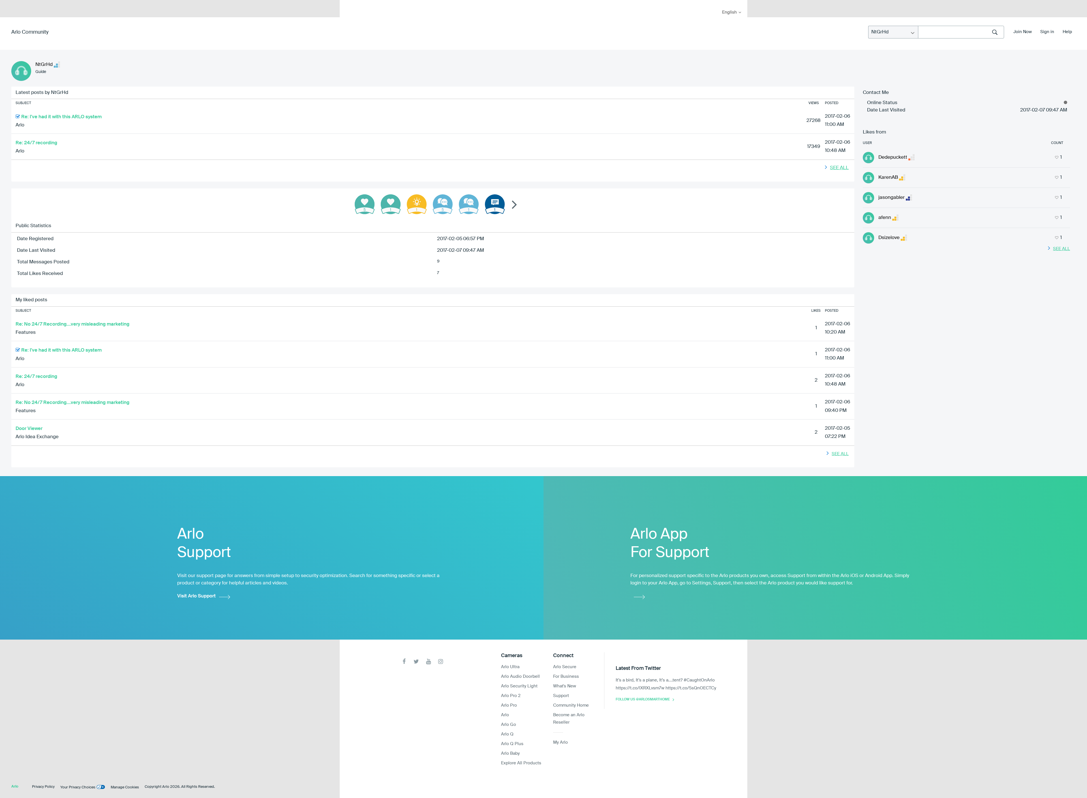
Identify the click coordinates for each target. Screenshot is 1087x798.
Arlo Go (508, 724)
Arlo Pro (509, 705)
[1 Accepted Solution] (416, 204)
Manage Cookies (125, 787)
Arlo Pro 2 (511, 696)
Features (26, 332)
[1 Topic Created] (495, 204)
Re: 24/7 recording (36, 143)
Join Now (1022, 32)
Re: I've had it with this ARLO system (61, 117)
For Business (566, 676)
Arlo (20, 125)
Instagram (440, 661)
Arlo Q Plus (512, 744)
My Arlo (348, 3)
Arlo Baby (510, 753)
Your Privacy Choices (77, 787)
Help (1067, 32)
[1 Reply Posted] (469, 204)
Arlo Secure (564, 667)
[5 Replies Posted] (443, 204)
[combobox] (961, 32)
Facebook (404, 661)
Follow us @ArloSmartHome (643, 699)
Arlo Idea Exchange (37, 437)
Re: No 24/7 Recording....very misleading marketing (72, 324)
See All (839, 167)
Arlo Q (507, 734)
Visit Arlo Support (196, 596)
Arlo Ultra (510, 667)
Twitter (416, 661)
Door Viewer (29, 428)
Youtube (428, 661)
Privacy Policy (43, 787)
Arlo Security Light (519, 686)
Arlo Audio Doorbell (520, 676)
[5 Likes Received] (364, 204)
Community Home (571, 705)
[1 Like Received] (390, 204)
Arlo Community (29, 32)
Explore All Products (521, 763)
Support (561, 696)
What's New (564, 686)
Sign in (1047, 32)
